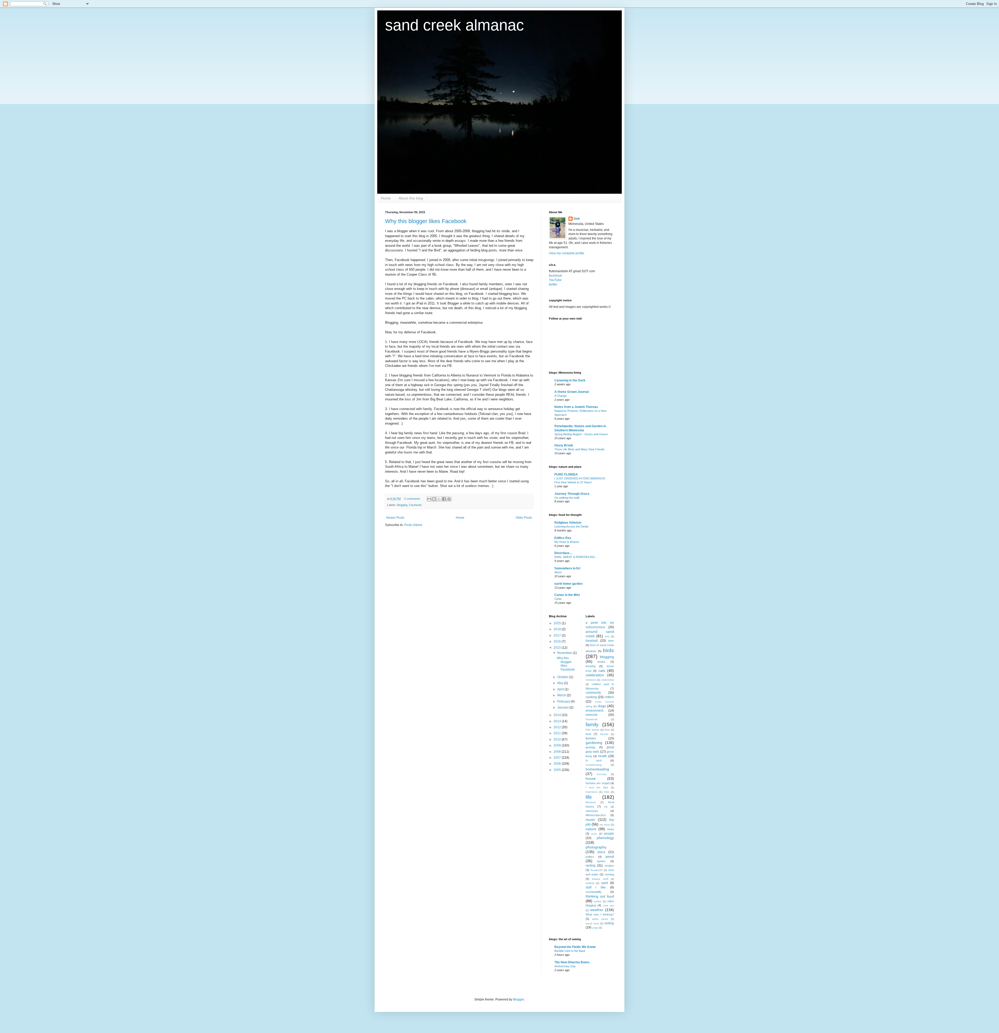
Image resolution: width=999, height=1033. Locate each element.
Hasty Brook (563, 445)
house (591, 778)
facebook (555, 275)
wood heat (592, 923)
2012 (558, 727)
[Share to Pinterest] (449, 499)
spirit (604, 883)
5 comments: (412, 498)
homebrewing (594, 764)
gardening (594, 742)
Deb (577, 218)
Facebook (415, 504)
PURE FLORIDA (566, 474)
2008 (558, 751)
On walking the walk (567, 497)
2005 (558, 770)
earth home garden (568, 584)
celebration (595, 675)
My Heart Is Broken (566, 541)
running (609, 874)
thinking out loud (600, 896)
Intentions (592, 791)
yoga (595, 927)
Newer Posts (395, 517)
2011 (558, 733)
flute (607, 729)
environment (594, 710)
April (561, 689)
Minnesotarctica (596, 815)
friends (604, 734)
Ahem (558, 572)
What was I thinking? (600, 914)
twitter (553, 284)
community (593, 692)
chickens (591, 679)
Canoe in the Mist (567, 595)
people (609, 833)
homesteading (597, 769)
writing (609, 923)
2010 (558, 739)
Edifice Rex (562, 538)
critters (609, 697)
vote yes (608, 905)
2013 (558, 721)
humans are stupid (598, 783)
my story (605, 824)
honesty (601, 774)
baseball (592, 640)
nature (591, 829)
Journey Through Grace (572, 494)
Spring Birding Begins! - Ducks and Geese (581, 434)
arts (607, 636)
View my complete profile (566, 253)
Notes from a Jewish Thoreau (576, 407)
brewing (590, 666)
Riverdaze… (563, 553)
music (590, 819)
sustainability (594, 891)
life (589, 797)
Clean (558, 598)
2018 (558, 629)
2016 (558, 641)
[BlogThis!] (434, 499)
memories (592, 811)
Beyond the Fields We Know (574, 947)
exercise (592, 715)
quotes (601, 861)
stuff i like (596, 887)
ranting (590, 865)
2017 (558, 635)
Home (386, 198)
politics (590, 856)
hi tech (594, 760)
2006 (558, 763)
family (592, 724)
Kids (606, 791)
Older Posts (524, 517)
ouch (594, 833)
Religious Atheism (567, 522)
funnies (591, 738)
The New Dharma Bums (572, 962)
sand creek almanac (454, 25)
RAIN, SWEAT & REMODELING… (576, 556)
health (602, 756)
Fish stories (592, 729)
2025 (558, 623)
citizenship (607, 679)
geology (590, 747)
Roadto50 (597, 870)
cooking (591, 697)
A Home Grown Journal (571, 392)
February (564, 701)
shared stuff (600, 879)
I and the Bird (597, 787)
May (560, 683)
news (610, 829)
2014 (558, 715)
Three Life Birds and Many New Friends (579, 449)
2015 (558, 647)
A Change (560, 395)
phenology (605, 838)
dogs (602, 706)
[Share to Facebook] (444, 499)
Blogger (518, 999)
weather (596, 910)
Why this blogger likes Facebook (425, 221)
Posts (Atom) (413, 525)
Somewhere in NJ (567, 568)
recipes (609, 865)
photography (596, 847)
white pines (600, 919)
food (588, 734)
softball (590, 883)
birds (608, 650)
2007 (558, 757)
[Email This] (429, 499)
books (601, 661)
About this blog (411, 198)
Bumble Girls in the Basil (569, 950)
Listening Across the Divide (571, 526)
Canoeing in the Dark (569, 380)
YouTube (555, 280)
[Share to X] (439, 499)
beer (611, 640)
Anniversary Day (565, 966)
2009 (558, 745)
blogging (402, 504)
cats (601, 670)
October (563, 677)
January (563, 707)
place (601, 852)
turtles (597, 901)
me (606, 806)
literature (591, 802)
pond (610, 856)
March (562, 695)
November (565, 653)
